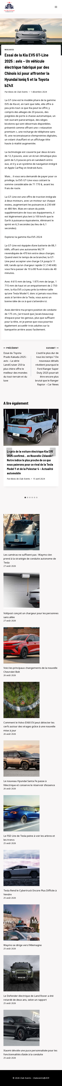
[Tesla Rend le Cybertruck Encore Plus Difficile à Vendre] (31, 868)
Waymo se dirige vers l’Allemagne (22, 945)
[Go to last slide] (9, 452)
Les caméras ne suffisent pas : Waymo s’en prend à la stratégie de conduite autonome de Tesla (29, 558)
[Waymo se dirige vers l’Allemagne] (31, 922)
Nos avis (9, 49)
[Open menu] (56, 7)
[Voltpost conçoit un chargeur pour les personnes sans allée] (31, 591)
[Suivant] (53, 452)
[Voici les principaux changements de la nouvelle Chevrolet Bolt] (31, 645)
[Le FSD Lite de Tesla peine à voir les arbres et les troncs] (31, 813)
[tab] (25, 497)
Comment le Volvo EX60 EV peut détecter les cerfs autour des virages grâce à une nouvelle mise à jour (29, 726)
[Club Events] (9, 6)
